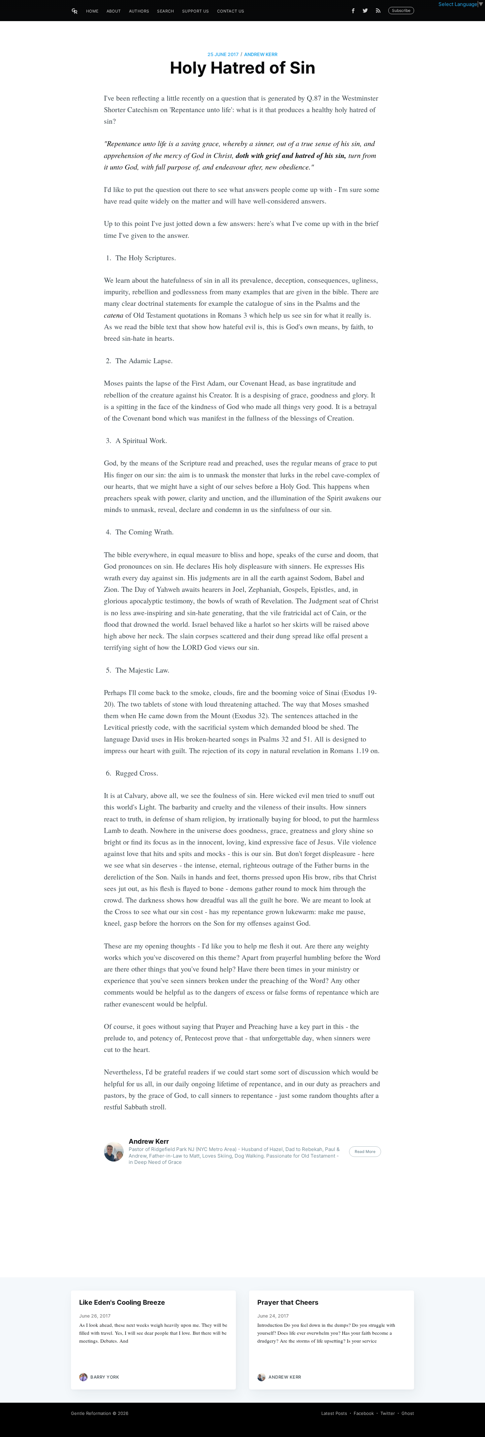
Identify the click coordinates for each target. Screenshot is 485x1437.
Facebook (364, 1413)
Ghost (408, 1413)
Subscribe (401, 10)
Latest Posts (334, 1413)
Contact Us (230, 11)
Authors (139, 11)
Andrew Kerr (260, 54)
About (114, 11)
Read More (365, 1151)
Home (92, 11)
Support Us (195, 11)
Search (165, 11)
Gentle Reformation (91, 1413)
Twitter (387, 1413)
